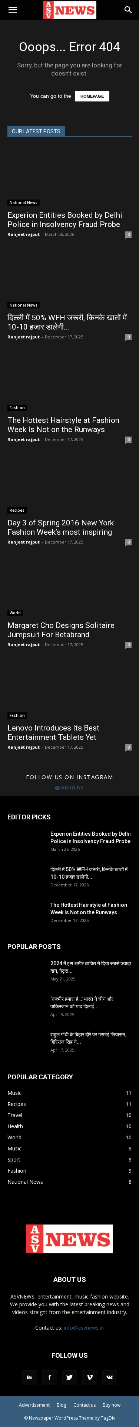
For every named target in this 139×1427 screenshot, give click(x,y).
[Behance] (29, 1377)
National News (23, 202)
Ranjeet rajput (23, 234)
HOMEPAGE (92, 96)
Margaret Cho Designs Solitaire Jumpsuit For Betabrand (61, 630)
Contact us (84, 1405)
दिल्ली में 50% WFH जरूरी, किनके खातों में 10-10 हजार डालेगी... (67, 322)
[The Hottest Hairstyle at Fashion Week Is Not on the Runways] (69, 381)
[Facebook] (49, 1377)
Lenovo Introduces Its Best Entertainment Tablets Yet (53, 732)
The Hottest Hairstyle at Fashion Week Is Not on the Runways (63, 425)
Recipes (17, 510)
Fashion (17, 407)
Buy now (111, 1405)
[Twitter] (69, 1377)
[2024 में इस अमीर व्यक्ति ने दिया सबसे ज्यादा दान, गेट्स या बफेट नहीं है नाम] (25, 973)
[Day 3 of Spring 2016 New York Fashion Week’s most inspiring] (69, 484)
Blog (61, 1405)
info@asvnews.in (84, 1327)
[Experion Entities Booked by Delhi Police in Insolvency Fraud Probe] (69, 176)
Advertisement (34, 1405)
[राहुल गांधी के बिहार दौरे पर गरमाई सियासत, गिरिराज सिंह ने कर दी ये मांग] (25, 1044)
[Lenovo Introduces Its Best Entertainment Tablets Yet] (69, 689)
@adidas (69, 787)
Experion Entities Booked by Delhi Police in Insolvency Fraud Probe (64, 220)
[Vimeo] (89, 1377)
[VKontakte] (109, 1377)
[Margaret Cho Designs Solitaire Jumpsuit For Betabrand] (69, 586)
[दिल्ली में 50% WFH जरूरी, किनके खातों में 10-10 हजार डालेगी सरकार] (69, 278)
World (15, 612)
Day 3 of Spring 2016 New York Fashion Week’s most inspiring (60, 527)
